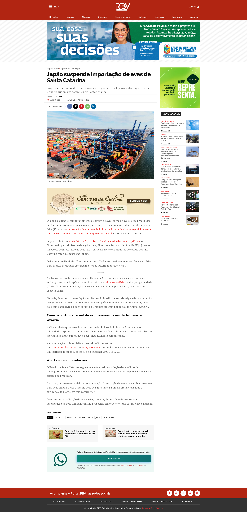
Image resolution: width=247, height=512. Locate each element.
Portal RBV (57, 97)
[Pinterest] (81, 106)
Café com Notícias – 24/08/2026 (169, 220)
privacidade (138, 466)
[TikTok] (183, 493)
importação (72, 418)
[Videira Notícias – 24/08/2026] (192, 195)
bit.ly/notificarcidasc (65, 347)
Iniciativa (164, 134)
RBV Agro (76, 69)
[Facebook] (69, 106)
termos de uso (126, 466)
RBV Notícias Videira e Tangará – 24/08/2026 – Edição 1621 (171, 207)
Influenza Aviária (86, 418)
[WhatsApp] (87, 106)
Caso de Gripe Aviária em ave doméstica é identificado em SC (80, 433)
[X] (75, 106)
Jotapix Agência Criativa (152, 508)
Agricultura (65, 69)
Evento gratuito (167, 165)
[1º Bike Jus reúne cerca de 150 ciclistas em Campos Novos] (192, 139)
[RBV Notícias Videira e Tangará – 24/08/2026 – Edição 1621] (192, 207)
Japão (98, 418)
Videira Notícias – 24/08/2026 (168, 194)
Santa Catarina (108, 418)
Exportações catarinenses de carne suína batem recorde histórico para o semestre (133, 433)
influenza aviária (114, 282)
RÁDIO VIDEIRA (165, 191)
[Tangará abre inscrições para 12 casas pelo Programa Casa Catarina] (192, 182)
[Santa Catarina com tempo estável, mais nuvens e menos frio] (192, 125)
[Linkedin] (93, 106)
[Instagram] (176, 493)
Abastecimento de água (169, 147)
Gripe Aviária (59, 418)
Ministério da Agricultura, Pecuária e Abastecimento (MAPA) (104, 241)
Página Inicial (53, 69)
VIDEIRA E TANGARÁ (167, 203)
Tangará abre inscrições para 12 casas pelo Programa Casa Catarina (171, 182)
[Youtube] (197, 493)
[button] (194, 7)
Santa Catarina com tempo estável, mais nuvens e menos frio (172, 125)
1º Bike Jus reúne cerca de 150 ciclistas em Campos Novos (172, 138)
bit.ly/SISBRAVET (91, 347)
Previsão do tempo (167, 121)
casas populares (166, 178)
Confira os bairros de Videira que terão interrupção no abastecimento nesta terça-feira (170, 153)
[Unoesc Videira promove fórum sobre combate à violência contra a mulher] (192, 169)
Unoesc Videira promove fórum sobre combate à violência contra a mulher (171, 169)
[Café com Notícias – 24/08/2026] (192, 220)
